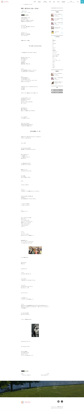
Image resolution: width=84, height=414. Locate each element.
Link (78, 2)
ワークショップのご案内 (55, 54)
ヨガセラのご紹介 (57, 31)
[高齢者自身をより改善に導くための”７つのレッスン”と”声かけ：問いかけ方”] (52, 82)
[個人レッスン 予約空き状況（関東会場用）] (52, 23)
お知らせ (53, 61)
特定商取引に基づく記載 (60, 406)
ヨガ (53, 57)
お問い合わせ (55, 388)
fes (52, 46)
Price (54, 2)
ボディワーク (54, 58)
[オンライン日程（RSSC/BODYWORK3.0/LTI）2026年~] (52, 19)
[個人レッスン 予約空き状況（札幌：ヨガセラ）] (52, 15)
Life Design (54, 43)
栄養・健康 (54, 50)
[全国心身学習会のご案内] (52, 27)
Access (58, 2)
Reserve (39, 2)
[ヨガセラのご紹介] (52, 32)
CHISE (71, 2)
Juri (53, 39)
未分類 (53, 67)
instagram (57, 92)
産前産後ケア (54, 40)
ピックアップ (54, 53)
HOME (35, 2)
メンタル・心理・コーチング (56, 60)
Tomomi (53, 65)
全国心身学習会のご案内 (57, 27)
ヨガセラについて (57, 16)
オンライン (56, 20)
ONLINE (45, 2)
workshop (63, 2)
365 (22, 12)
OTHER (55, 386)
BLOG (50, 2)
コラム (26, 12)
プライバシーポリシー (53, 406)
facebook (57, 90)
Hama (29, 12)
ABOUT (24, 388)
